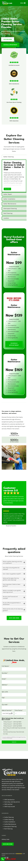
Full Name (5, 666)
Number (5, 673)
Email (4, 679)
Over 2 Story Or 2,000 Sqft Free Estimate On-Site (14, 729)
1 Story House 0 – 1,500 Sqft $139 (12, 724)
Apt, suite (5, 692)
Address (5, 685)
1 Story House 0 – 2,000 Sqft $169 (12, 726)
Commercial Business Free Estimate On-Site (13, 733)
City (3, 697)
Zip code (5, 704)
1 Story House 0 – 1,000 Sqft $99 (12, 722)
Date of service (7, 710)
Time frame (19, 710)
